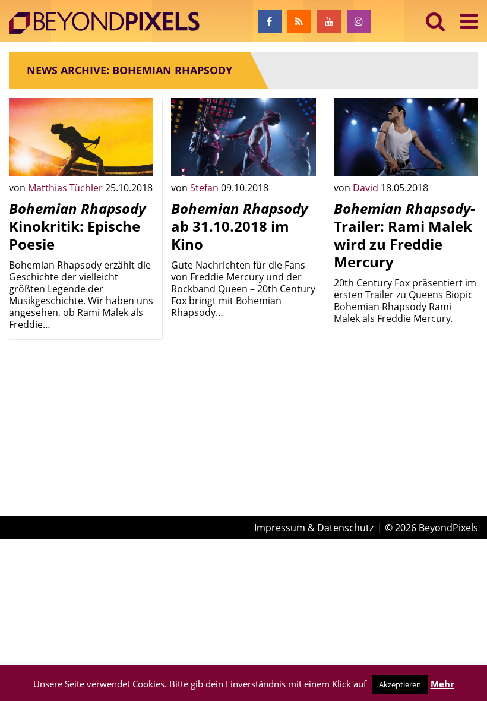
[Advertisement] (81, 408)
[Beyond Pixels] (110, 23)
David (367, 187)
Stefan (205, 187)
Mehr (442, 684)
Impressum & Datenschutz (314, 527)
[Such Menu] (435, 21)
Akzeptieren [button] (400, 684)
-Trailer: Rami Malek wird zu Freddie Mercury (404, 234)
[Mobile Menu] (469, 21)
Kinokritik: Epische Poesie (77, 226)
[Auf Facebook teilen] (135, 158)
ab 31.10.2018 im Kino (239, 226)
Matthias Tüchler (66, 187)
